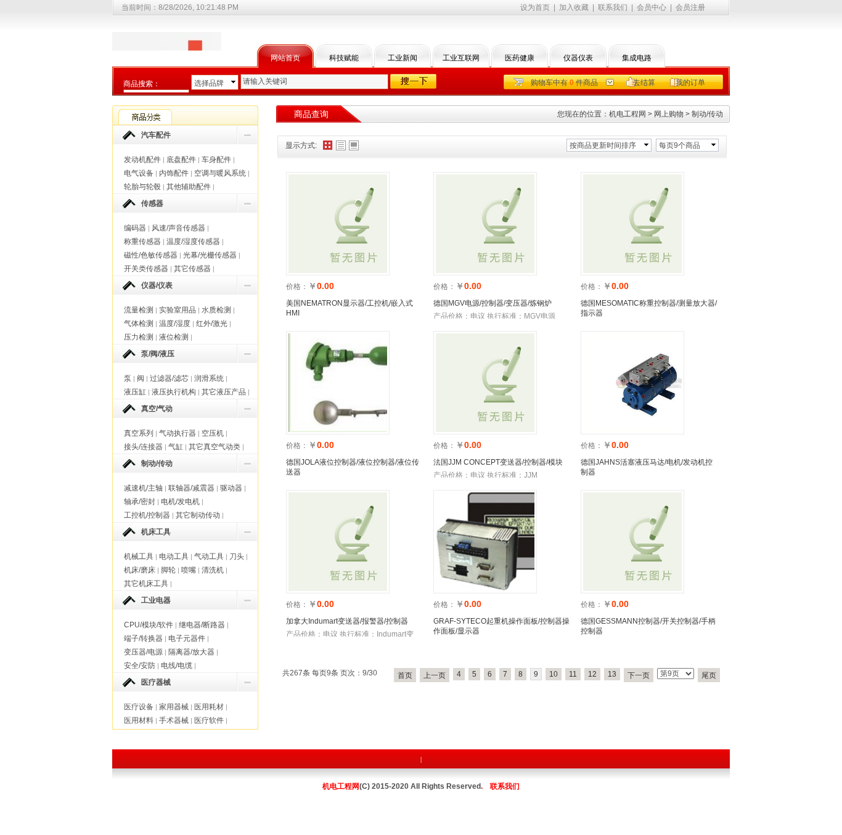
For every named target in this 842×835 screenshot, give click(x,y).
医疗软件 (209, 720)
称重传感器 (142, 241)
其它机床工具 (146, 583)
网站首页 (285, 58)
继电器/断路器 (202, 625)
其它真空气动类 (214, 446)
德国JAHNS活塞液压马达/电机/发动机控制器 (647, 467)
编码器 (135, 228)
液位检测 (174, 337)
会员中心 (651, 7)
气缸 (175, 446)
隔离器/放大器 (191, 652)
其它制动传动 (198, 515)
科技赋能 (344, 58)
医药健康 (519, 58)
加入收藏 (574, 7)
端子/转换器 (143, 638)
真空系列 (138, 433)
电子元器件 (186, 638)
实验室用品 (177, 310)
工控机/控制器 (147, 515)
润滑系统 (209, 378)
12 (592, 674)
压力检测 (138, 337)
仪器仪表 (578, 58)
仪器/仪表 (157, 285)
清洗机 (213, 570)
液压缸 (135, 392)
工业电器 (156, 600)
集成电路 (637, 58)
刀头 (236, 556)
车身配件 (216, 159)
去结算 (644, 82)
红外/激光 (211, 323)
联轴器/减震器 (191, 488)
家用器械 (174, 707)
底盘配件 (181, 159)
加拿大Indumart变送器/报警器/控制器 (347, 621)
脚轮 (168, 570)
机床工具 (156, 531)
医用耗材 (209, 707)
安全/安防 (139, 665)
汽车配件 (156, 135)
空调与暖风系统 (220, 173)
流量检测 (138, 310)
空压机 (213, 433)
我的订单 (690, 82)
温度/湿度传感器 (193, 241)
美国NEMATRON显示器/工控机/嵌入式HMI (349, 308)
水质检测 (216, 310)
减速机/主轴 (143, 488)
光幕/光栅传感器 (210, 255)
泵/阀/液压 (157, 353)
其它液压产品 (224, 392)
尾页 (708, 675)
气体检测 (138, 323)
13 (612, 674)
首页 (405, 675)
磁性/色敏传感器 (151, 255)
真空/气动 (157, 408)
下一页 (638, 675)
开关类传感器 (146, 268)
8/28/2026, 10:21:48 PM (198, 7)
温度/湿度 (174, 323)
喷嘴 (188, 570)
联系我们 (612, 7)
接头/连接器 (143, 446)
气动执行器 (177, 433)
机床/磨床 (139, 570)
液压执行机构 (174, 392)
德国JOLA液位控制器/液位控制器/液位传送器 (352, 467)
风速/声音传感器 (178, 228)
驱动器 (231, 488)
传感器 (152, 203)
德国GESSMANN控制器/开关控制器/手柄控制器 (648, 626)
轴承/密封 (139, 501)
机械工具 (138, 556)
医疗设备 (138, 707)
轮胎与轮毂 (142, 186)
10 (553, 674)
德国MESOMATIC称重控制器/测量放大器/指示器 (649, 308)
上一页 (434, 675)
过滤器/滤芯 (169, 378)
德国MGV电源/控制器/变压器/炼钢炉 (492, 303)
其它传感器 (192, 268)
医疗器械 (156, 682)
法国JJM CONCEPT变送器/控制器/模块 (498, 462)
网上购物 (669, 114)
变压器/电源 (143, 652)
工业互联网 (461, 58)
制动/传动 (157, 463)
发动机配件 (142, 159)
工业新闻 (402, 58)
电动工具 (174, 556)
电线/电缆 (176, 665)
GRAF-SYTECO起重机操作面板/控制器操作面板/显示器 (501, 626)
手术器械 (174, 720)
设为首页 (535, 7)
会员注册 (690, 7)
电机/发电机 (180, 501)
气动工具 (209, 556)
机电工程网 (627, 114)
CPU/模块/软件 (148, 625)
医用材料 (138, 720)
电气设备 (138, 173)
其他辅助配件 (188, 186)
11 (573, 674)
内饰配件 (174, 173)
